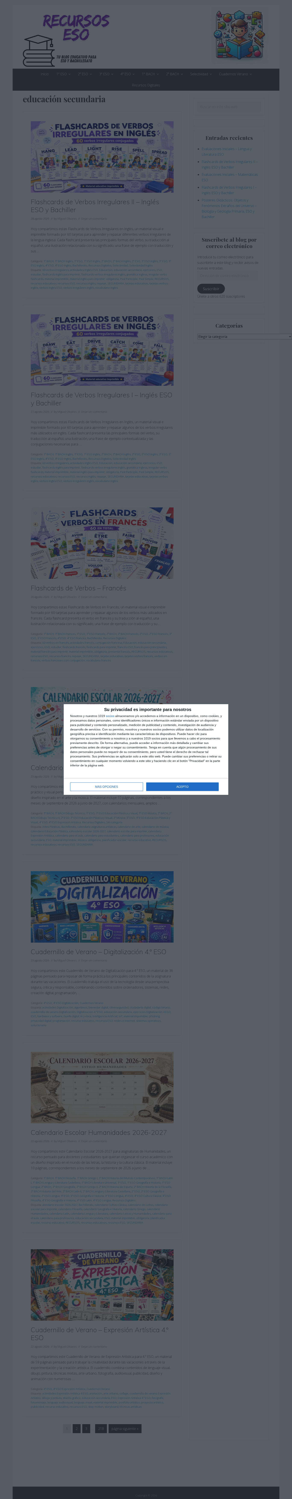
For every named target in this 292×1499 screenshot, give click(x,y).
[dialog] (146, 749)
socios (110, 715)
